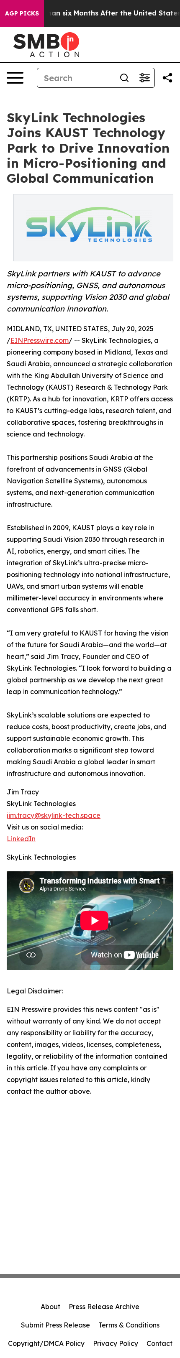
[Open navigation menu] (15, 77)
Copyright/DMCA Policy (46, 1343)
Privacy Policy (115, 1343)
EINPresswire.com (39, 340)
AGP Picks (22, 13)
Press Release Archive (104, 1306)
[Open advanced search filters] (144, 77)
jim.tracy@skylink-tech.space (53, 815)
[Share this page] (167, 77)
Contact (159, 1343)
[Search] (124, 77)
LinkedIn (21, 839)
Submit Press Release (55, 1325)
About (50, 1306)
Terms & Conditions (128, 1325)
